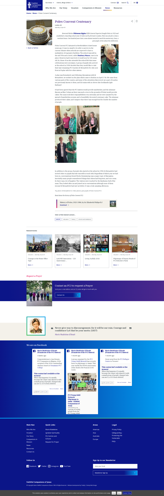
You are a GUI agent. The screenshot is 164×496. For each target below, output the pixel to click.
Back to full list (33, 48)
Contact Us (60, 295)
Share (61, 388)
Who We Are (50, 8)
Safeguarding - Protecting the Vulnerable (117, 435)
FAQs (114, 441)
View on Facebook (54, 388)
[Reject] (162, 493)
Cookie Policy (127, 493)
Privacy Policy (116, 429)
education (66, 219)
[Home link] (34, 5)
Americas (96, 429)
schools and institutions (84, 219)
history (73, 219)
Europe (58, 219)
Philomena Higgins (79, 33)
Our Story (63, 8)
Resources (118, 8)
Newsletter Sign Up (101, 473)
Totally (83, 485)
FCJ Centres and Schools (51, 437)
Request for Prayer (52, 442)
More (29, 265)
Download (63, 205)
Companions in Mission (91, 8)
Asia (94, 433)
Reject (119, 493)
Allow (113, 493)
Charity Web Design (91, 485)
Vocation (74, 8)
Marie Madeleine (51, 429)
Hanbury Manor (84, 55)
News (107, 8)
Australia (96, 436)
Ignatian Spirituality (52, 433)
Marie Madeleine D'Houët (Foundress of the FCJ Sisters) (49, 351)
